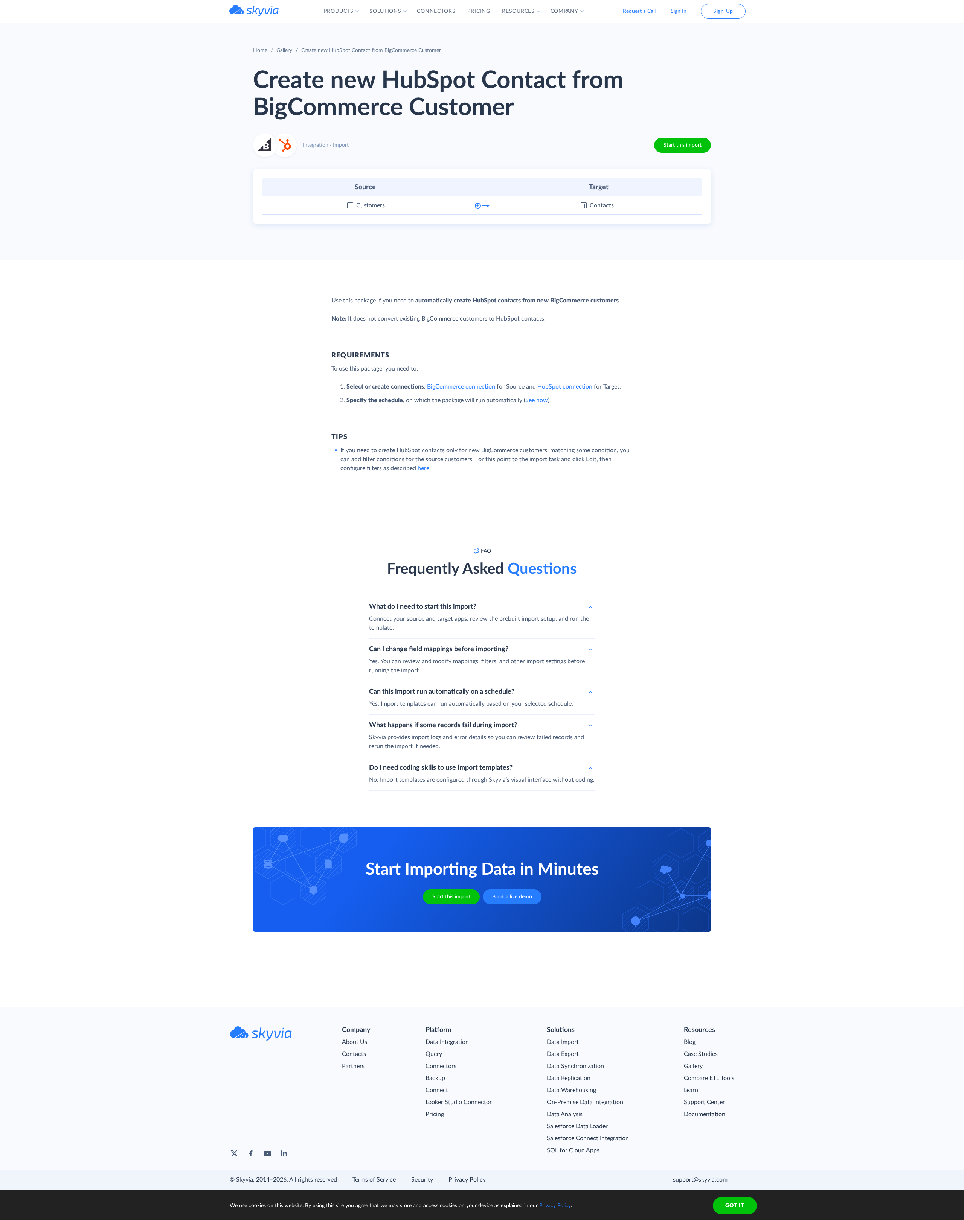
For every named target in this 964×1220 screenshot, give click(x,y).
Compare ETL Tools (709, 1078)
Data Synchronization (575, 1066)
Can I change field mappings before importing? (438, 649)
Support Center (704, 1102)
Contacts (354, 1054)
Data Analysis (565, 1114)
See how (536, 400)
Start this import (683, 145)
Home (260, 50)
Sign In (678, 11)
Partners (353, 1066)
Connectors (441, 1066)
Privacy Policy (467, 1180)
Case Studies (701, 1054)
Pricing (435, 1114)
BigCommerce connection (461, 387)
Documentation (704, 1114)
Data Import (563, 1042)
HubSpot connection (564, 387)
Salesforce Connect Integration (588, 1138)
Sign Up (723, 11)
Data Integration (447, 1042)
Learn (691, 1090)
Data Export (563, 1054)
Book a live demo (512, 896)
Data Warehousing (571, 1090)
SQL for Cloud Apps (573, 1150)
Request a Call (639, 11)
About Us (354, 1042)
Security (422, 1180)
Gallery (284, 50)
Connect (437, 1090)
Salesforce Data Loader (577, 1126)
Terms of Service (374, 1180)
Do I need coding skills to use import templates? (441, 767)
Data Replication (568, 1078)
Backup (435, 1078)
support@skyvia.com (700, 1180)
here (423, 468)
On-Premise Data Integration (585, 1102)
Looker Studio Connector (459, 1102)
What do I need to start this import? (422, 606)
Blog (690, 1042)
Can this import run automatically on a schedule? (441, 691)
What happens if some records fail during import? (443, 725)
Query (434, 1054)
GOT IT (734, 1205)
